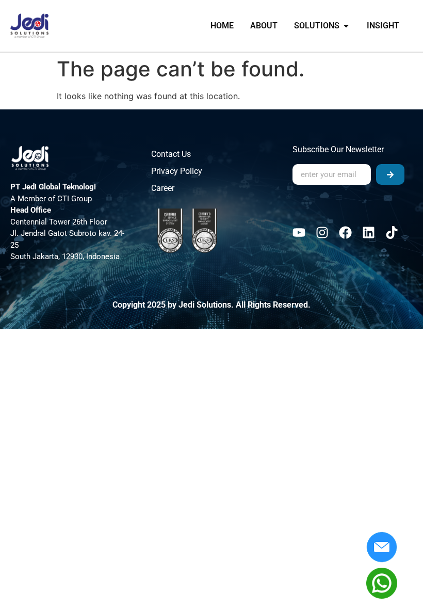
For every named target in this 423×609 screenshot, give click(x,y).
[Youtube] (299, 232)
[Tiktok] (391, 232)
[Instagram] (322, 232)
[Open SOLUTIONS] (346, 26)
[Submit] (390, 174)
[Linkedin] (368, 232)
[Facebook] (345, 232)
